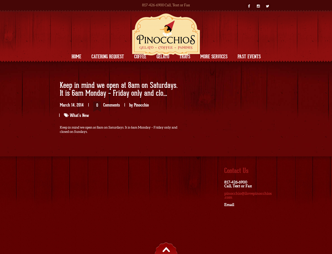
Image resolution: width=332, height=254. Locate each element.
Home (76, 56)
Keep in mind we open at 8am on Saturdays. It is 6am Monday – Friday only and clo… (119, 89)
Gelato (163, 56)
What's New (79, 115)
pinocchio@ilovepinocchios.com (248, 195)
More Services (213, 56)
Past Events (249, 56)
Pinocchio (141, 105)
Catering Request (107, 56)
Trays (184, 56)
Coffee (140, 56)
